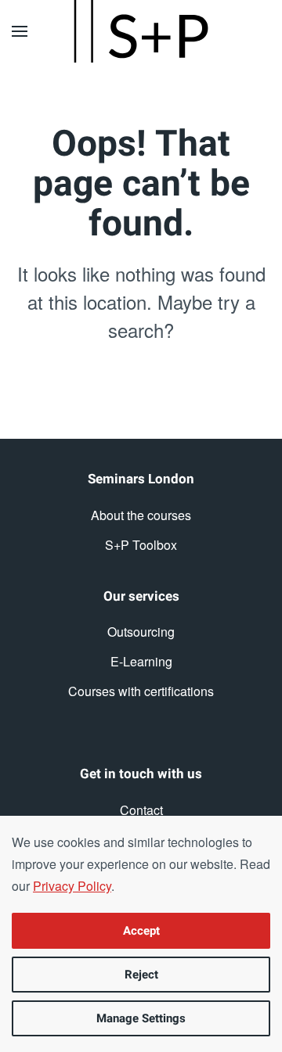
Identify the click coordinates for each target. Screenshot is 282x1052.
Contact (141, 810)
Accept (141, 930)
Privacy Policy (72, 886)
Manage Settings (141, 1018)
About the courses (141, 515)
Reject (141, 974)
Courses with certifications (141, 691)
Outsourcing (141, 632)
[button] (19, 31)
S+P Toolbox (141, 545)
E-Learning (141, 661)
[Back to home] (141, 31)
